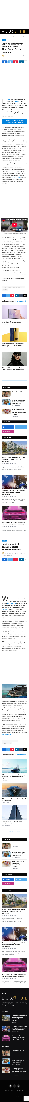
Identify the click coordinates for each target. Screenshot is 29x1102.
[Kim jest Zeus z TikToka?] (6, 394)
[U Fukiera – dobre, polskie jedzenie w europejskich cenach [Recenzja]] (6, 402)
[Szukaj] (26, 31)
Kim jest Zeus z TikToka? (18, 391)
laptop (4, 287)
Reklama (14, 1093)
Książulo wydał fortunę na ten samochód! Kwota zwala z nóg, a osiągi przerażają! (19, 1037)
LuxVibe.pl (9, 55)
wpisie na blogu (16, 177)
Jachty (4, 540)
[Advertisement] (14, 14)
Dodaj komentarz (14, 379)
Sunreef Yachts (11, 603)
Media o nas (14, 1090)
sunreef (15, 741)
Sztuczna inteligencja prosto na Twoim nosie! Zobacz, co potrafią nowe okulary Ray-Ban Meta (14, 369)
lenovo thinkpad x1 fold (18, 287)
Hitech (4, 40)
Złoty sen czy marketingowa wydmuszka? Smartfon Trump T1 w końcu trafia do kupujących (13, 345)
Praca (21, 1090)
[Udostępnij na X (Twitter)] (10, 61)
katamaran (5, 609)
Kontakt (7, 1090)
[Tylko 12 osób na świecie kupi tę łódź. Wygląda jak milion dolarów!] (14, 790)
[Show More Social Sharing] (25, 61)
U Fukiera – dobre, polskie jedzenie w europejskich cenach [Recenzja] (18, 402)
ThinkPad (16, 101)
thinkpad (5, 289)
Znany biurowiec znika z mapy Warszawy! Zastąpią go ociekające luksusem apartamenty (13, 459)
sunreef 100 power (7, 743)
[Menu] (3, 31)
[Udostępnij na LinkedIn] (21, 61)
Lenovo (9, 99)
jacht (4, 741)
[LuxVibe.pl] (15, 31)
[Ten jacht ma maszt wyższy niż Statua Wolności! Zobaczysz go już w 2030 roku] (14, 812)
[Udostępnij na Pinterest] (15, 61)
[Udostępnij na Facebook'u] (4, 61)
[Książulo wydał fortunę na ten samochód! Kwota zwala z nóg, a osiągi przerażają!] (14, 513)
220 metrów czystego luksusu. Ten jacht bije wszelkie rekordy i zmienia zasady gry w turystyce (13, 776)
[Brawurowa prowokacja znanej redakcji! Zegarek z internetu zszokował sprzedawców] (14, 482)
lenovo (9, 287)
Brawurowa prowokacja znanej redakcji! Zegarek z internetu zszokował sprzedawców (13, 492)
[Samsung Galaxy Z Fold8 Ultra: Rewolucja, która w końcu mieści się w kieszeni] (14, 312)
